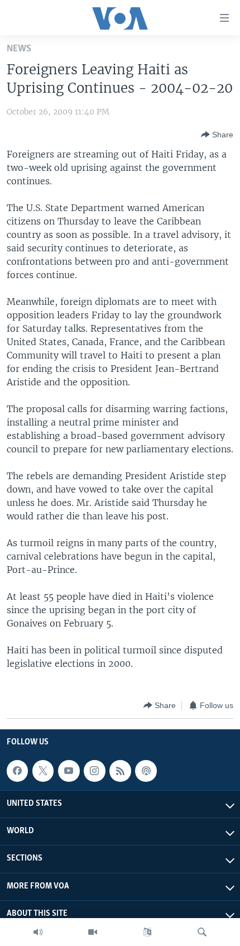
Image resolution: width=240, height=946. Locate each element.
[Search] (202, 932)
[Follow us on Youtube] (68, 770)
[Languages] (147, 932)
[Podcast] (145, 770)
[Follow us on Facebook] (17, 770)
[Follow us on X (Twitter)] (43, 770)
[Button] (217, 134)
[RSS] (120, 770)
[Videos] (92, 932)
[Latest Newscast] (38, 932)
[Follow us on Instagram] (94, 770)
